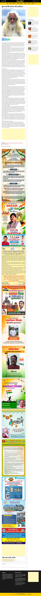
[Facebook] (3, 39)
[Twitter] (5, 39)
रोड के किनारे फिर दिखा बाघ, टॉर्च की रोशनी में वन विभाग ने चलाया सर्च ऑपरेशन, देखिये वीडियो (20, 575)
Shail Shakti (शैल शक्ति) (21, 593)
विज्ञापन (29, 3)
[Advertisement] (13, 134)
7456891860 (30, 594)
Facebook (2, 1)
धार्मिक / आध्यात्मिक (12, 3)
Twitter (3, 1)
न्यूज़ (7, 3)
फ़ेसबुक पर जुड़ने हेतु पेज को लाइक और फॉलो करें (10, 559)
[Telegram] (7, 39)
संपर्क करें (33, 3)
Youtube (5, 1)
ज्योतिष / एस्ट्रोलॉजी (20, 3)
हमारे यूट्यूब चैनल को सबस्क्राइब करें (8, 560)
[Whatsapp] (9, 39)
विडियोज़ (25, 3)
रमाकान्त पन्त (12, 8)
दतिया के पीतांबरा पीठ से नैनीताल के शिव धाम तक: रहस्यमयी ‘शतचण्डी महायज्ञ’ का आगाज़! (20, 583)
